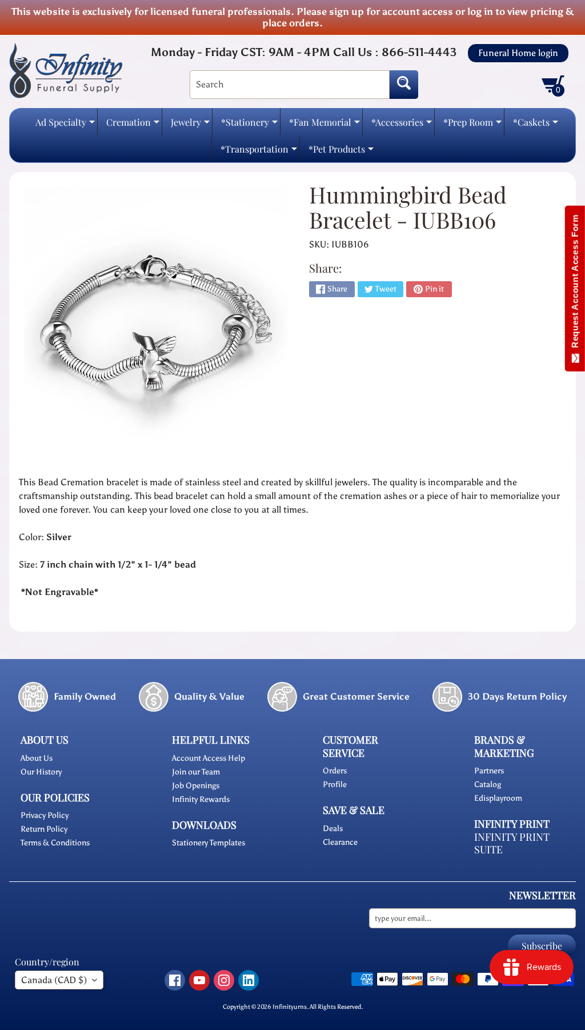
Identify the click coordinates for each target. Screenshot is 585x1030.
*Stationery (249, 125)
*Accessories (401, 125)
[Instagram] (224, 980)
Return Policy (44, 829)
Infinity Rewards (201, 799)
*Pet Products (341, 152)
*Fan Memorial (324, 125)
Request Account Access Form (575, 283)
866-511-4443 (419, 52)
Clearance (340, 842)
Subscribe (542, 946)
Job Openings (195, 786)
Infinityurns (290, 1007)
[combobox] (290, 84)
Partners (489, 771)
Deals (333, 828)
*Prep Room (472, 125)
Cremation (132, 125)
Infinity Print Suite (512, 843)
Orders (335, 771)
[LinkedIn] (248, 980)
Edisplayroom (498, 798)
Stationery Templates (208, 843)
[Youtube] (199, 980)
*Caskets (535, 125)
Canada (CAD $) (54, 980)
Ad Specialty (65, 125)
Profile (335, 784)
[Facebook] (175, 980)
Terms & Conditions (55, 843)
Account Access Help (208, 758)
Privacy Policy (45, 815)
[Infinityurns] (65, 69)
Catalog (487, 784)
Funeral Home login (518, 53)
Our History (41, 772)
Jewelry (190, 125)
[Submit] (404, 84)
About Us (37, 758)
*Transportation (259, 152)
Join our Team (196, 772)
